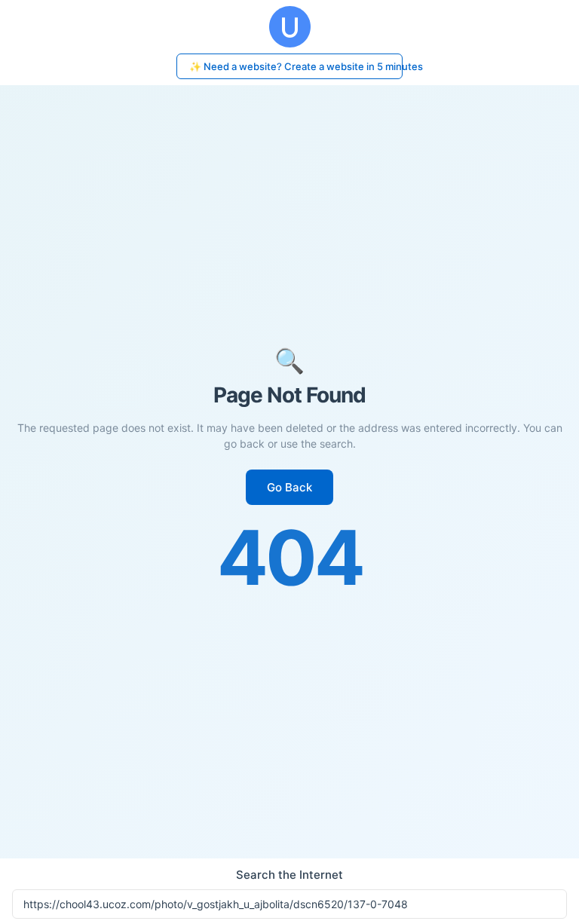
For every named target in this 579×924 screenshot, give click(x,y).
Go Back (289, 487)
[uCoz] (289, 26)
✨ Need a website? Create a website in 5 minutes (296, 66)
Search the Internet (289, 874)
